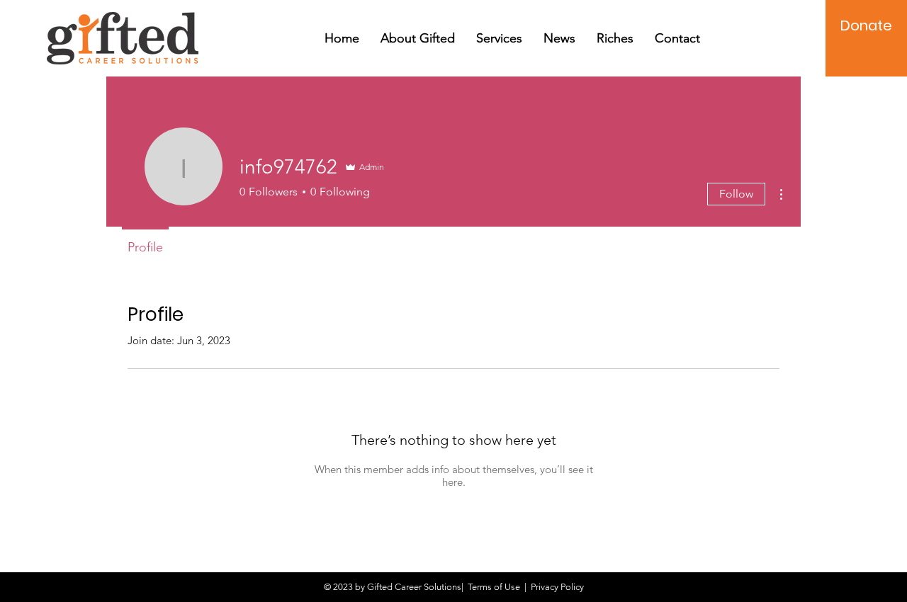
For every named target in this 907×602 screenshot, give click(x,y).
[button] (418, 38)
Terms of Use (494, 586)
